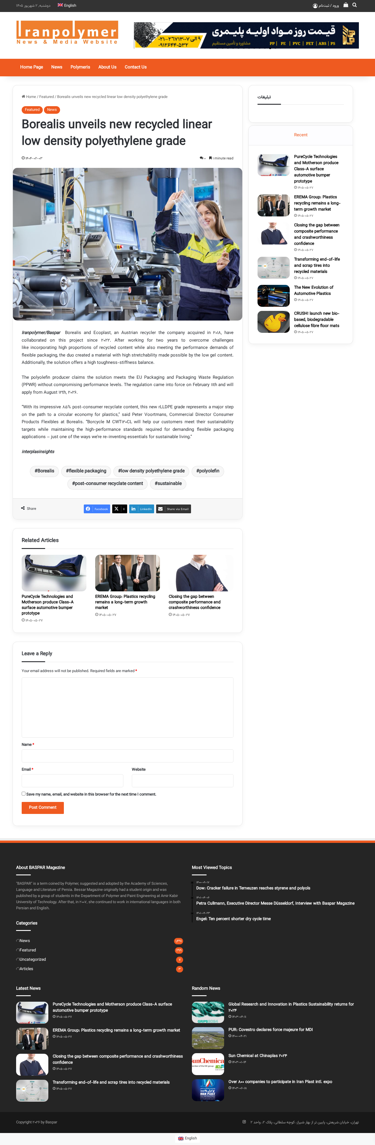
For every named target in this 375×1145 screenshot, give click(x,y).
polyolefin (209, 471)
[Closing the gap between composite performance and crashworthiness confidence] (201, 573)
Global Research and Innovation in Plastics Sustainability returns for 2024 (291, 1007)
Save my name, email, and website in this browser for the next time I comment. (91, 795)
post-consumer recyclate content (109, 484)
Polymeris (80, 67)
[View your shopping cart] (345, 6)
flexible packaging (87, 471)
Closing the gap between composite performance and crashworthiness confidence (195, 602)
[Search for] (354, 6)
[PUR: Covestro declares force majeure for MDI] (208, 1038)
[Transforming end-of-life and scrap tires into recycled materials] (274, 268)
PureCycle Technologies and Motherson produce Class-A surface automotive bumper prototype (48, 605)
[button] (275, 48)
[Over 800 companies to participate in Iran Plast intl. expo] (208, 1090)
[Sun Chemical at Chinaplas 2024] (208, 1064)
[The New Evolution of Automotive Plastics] (274, 296)
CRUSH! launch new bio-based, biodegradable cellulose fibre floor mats (317, 320)
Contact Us (136, 67)
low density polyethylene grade (153, 471)
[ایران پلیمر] (67, 35)
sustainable (170, 484)
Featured (46, 97)
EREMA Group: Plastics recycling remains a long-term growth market (125, 602)
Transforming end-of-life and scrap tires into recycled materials (317, 265)
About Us (107, 67)
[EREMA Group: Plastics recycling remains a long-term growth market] (127, 573)
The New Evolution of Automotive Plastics (313, 291)
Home (30, 97)
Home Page (31, 67)
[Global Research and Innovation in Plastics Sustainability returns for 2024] (208, 1012)
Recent (301, 135)
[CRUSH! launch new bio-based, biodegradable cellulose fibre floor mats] (274, 322)
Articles (26, 969)
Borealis (46, 471)
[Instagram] (244, 1121)
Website (139, 770)
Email (27, 770)
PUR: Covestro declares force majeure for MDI (271, 1030)
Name (28, 745)
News (56, 67)
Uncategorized (33, 960)
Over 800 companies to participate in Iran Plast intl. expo (280, 1082)
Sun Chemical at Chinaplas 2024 (258, 1056)
